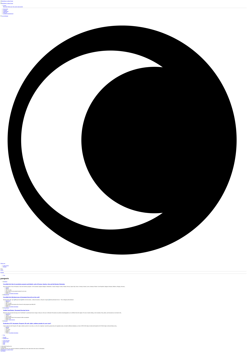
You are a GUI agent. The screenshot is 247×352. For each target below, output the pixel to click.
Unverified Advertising (13, 293)
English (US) (5, 338)
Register (2, 272)
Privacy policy (6, 341)
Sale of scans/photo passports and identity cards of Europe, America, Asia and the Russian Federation (34, 284)
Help (4, 342)
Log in (2, 270)
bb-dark (4, 337)
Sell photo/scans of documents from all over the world (21, 297)
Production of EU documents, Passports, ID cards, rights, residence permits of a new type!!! (27, 323)
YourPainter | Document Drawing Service (16, 310)
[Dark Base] (1, 16)
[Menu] (1, 2)
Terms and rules (6, 340)
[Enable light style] (123, 140)
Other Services (12, 319)
